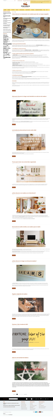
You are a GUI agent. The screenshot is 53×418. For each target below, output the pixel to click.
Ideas (5, 48)
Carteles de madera (23, 404)
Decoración (13, 9)
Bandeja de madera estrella (16, 62)
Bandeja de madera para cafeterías (17, 65)
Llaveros (17, 9)
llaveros (4, 50)
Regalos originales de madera (7, 29)
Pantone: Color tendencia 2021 (7, 30)
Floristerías (31, 404)
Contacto (40, 404)
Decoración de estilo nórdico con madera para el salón (6, 25)
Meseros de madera (23, 406)
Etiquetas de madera (23, 405)
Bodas (8, 37)
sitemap (4, 413)
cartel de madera (33, 71)
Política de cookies (32, 409)
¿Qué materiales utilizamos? (42, 406)
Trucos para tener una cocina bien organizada (7, 21)
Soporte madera (5, 55)
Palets (8, 53)
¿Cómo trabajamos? (41, 405)
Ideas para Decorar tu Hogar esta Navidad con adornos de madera (6, 16)
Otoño (6, 53)
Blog (44, 9)
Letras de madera (22, 9)
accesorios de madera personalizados (27, 76)
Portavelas (32, 9)
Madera (7, 51)
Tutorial (4, 58)
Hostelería (31, 403)
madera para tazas (23, 56)
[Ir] (17, 398)
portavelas (4, 54)
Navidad (5, 9)
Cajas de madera (28, 9)
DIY (7, 45)
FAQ (46, 9)
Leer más (14, 90)
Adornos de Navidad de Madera (7, 32)
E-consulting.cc (10, 414)
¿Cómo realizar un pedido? (33, 405)
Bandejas (9, 9)
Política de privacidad (32, 408)
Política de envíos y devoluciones (32, 407)
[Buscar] (14, 0)
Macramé (4, 51)
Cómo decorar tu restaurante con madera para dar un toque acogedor (7, 13)
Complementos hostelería (39, 9)
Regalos (7, 54)
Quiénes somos (41, 403)
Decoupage (4, 45)
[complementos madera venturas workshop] (25, 4)
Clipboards (5, 42)
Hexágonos (5, 46)
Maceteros (7, 50)
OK (41, 2)
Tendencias (6, 57)
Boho (10, 37)
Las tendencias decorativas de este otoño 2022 (7, 18)
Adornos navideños (5, 35)
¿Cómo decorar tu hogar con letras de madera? (6, 27)
